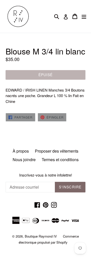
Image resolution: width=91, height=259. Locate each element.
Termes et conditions (60, 159)
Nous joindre (24, 159)
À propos (21, 151)
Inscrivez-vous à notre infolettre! (45, 175)
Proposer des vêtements (56, 151)
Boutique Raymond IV (41, 236)
